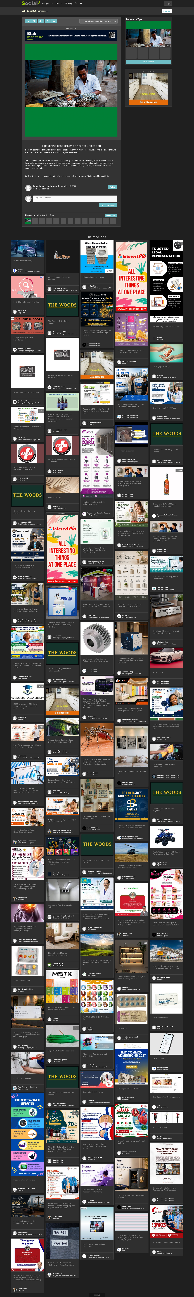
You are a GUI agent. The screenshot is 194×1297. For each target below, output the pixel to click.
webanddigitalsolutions (27, 801)
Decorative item (128, 784)
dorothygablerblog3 (25, 989)
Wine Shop (161, 517)
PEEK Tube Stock (59, 508)
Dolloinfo (21, 438)
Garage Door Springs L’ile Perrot (30, 351)
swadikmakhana (129, 361)
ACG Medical (58, 964)
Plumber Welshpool (130, 462)
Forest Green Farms (95, 563)
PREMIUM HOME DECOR (131, 989)
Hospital (21, 899)
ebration (90, 1101)
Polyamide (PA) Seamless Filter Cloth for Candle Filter (74, 1276)
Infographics (92, 515)
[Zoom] (48, 21)
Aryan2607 (22, 311)
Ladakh (160, 979)
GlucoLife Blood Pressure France (31, 758)
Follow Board (111, 215)
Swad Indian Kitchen (165, 1199)
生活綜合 (55, 1020)
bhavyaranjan (127, 782)
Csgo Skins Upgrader (61, 875)
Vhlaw (159, 337)
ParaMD (56, 432)
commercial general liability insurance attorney (37, 1234)
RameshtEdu (162, 417)
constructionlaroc (60, 288)
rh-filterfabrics (58, 1274)
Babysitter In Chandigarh (63, 832)
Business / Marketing (61, 793)
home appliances (129, 617)
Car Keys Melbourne (130, 415)
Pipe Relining (23, 1089)
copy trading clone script (97, 718)
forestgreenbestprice (130, 544)
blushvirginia (162, 934)
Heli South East (128, 879)
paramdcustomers (94, 422)
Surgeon (125, 935)
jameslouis (91, 716)
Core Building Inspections (28, 620)
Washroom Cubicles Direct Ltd (99, 513)
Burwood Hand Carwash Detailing (170, 775)
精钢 (123, 1250)
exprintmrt (91, 615)
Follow (113, 187)
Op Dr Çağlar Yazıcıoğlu (166, 377)
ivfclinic (160, 375)
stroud (159, 1251)
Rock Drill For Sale (164, 1138)
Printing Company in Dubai (98, 617)
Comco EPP (57, 506)
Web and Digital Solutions (28, 803)
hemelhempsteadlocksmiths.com (99, 21)
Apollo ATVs (162, 865)
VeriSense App (162, 1067)
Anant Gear (92, 670)
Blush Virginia (162, 936)
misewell (125, 615)
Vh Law (160, 339)
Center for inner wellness (28, 942)
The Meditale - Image (165, 589)
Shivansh (126, 988)
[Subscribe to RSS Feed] (76, 3)
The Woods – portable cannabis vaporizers (69, 334)
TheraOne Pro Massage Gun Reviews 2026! (34, 440)
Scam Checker (163, 1069)
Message (69, 3)
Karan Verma (127, 494)
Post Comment (108, 205)
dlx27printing (162, 642)
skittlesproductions (130, 837)
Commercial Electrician (62, 918)
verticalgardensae (60, 751)
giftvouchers (162, 1106)
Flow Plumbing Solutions (27, 1087)
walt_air (160, 1136)
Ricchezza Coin (93, 344)
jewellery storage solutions (133, 1208)
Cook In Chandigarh (26, 843)
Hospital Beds (58, 966)
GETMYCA (56, 791)
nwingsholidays (163, 977)
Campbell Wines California (167, 515)
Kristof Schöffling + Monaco (29, 271)
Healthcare (22, 678)
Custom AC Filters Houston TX (99, 288)
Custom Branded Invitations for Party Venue (105, 1103)
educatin (21, 719)
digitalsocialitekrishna (62, 830)
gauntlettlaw (23, 1232)
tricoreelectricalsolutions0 (63, 916)
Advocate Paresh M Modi (27, 578)
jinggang (125, 1248)
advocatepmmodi (25, 576)
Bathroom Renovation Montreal (65, 290)
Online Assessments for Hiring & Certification (105, 1203)
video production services (132, 838)
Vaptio (55, 1018)
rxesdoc (21, 991)
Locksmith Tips (46, 215)
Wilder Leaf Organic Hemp (132, 546)
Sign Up (167, 11)
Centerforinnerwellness (27, 940)
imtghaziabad (128, 1097)
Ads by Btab (71, 28)
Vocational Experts (164, 1253)
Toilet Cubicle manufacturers (134, 721)
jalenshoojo (22, 756)
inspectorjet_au (128, 460)
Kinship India (58, 1160)
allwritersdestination (26, 1189)
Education (126, 1099)
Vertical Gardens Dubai (62, 753)
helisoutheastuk (128, 877)
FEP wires (56, 1062)
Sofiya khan (22, 897)
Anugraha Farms (94, 973)
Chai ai (20, 1191)
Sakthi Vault (127, 1206)
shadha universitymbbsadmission (170, 419)
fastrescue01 (58, 470)
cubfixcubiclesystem (130, 719)
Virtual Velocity (93, 1255)
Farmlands (91, 975)
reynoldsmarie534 (25, 676)
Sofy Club (21, 313)
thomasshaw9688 (59, 332)
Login (168, 3)
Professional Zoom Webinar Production (103, 1257)
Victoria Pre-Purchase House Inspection (33, 622)
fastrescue (57, 472)
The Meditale (162, 587)
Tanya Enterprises (60, 1060)
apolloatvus (162, 863)
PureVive (90, 424)
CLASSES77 (22, 717)
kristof (20, 269)
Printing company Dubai (166, 644)
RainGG (56, 873)
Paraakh (90, 1201)
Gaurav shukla (163, 681)
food (124, 363)
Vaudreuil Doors (24, 349)
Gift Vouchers (162, 1108)
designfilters (92, 286)
